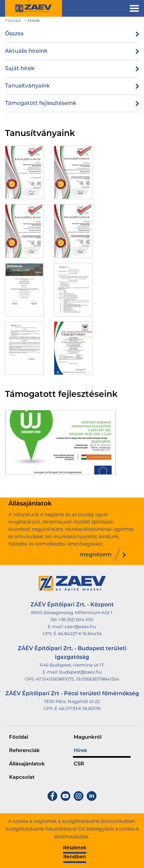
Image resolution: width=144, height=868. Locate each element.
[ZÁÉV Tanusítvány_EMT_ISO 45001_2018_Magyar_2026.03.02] (73, 172)
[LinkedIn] (91, 800)
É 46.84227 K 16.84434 (78, 634)
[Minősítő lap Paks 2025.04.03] (24, 289)
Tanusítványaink (27, 86)
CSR (79, 764)
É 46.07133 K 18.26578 (77, 709)
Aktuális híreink (26, 51)
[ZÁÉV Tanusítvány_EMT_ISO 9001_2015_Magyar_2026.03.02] (73, 231)
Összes (14, 34)
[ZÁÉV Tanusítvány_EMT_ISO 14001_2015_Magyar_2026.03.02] (24, 231)
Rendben (74, 857)
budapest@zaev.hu (80, 672)
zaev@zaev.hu (80, 627)
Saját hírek (19, 68)
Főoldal (13, 21)
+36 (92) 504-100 (76, 620)
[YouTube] (65, 800)
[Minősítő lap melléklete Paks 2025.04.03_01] (73, 289)
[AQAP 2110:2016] (73, 348)
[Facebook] (52, 800)
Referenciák (24, 750)
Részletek (74, 848)
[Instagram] (78, 800)
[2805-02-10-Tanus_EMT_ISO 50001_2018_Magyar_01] (24, 172)
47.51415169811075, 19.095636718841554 (77, 679)
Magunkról (87, 737)
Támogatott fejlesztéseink (40, 103)
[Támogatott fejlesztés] (60, 442)
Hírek (34, 21)
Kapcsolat (21, 777)
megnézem (96, 555)
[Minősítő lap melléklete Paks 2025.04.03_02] (24, 348)
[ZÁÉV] (33, 8)
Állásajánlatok (27, 764)
